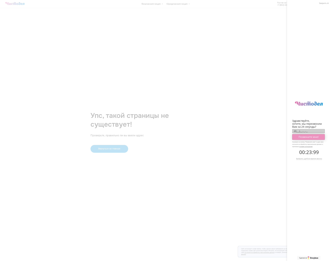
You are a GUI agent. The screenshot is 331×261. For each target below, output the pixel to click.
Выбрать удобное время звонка (309, 158)
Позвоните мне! (309, 137)
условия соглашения (306, 146)
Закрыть (323, 3)
